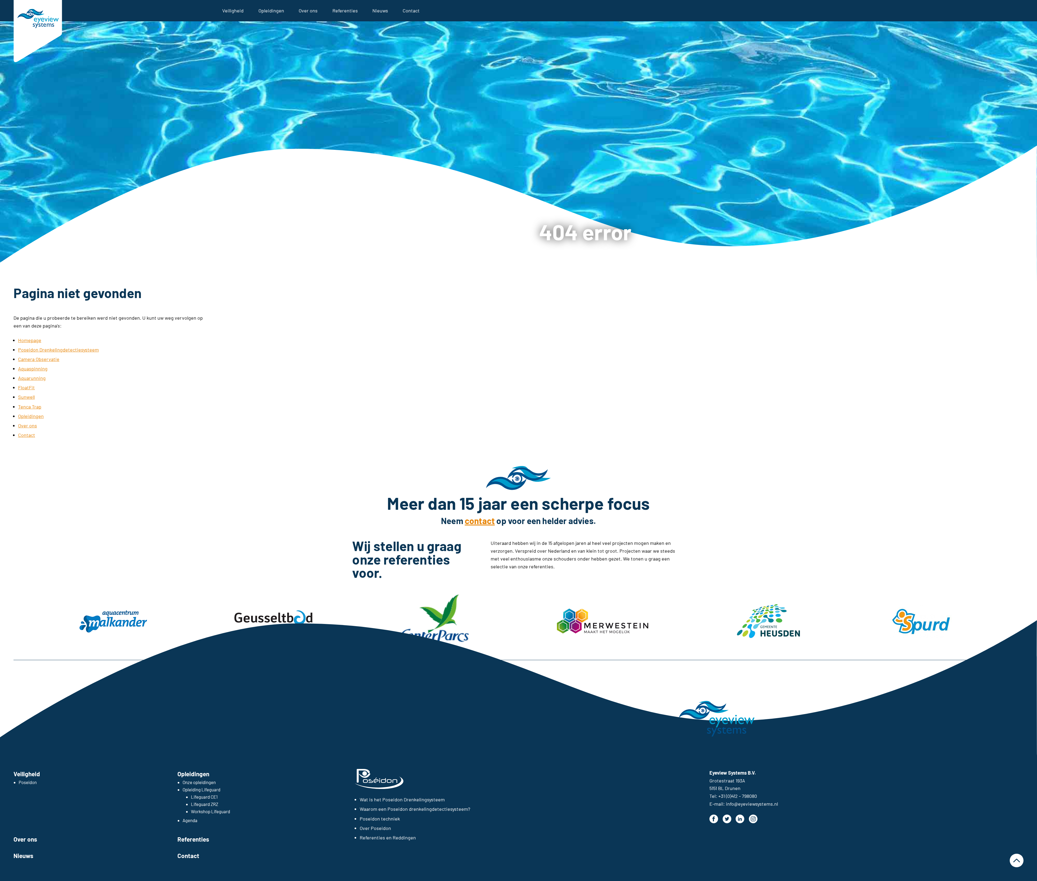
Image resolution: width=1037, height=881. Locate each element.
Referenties (345, 10)
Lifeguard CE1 (204, 796)
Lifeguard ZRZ (204, 804)
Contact (411, 10)
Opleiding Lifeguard (201, 789)
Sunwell (26, 397)
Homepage (29, 340)
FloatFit (26, 387)
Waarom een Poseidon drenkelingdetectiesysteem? (415, 809)
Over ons (308, 10)
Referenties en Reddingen (388, 838)
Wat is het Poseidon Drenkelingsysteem (402, 799)
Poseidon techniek (380, 819)
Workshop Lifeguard (210, 811)
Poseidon (28, 782)
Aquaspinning (33, 369)
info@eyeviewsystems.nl (752, 804)
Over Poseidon (375, 828)
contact (480, 520)
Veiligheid (233, 10)
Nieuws (380, 10)
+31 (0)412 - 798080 (737, 796)
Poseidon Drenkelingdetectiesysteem (58, 350)
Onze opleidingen (199, 782)
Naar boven (1016, 860)
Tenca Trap (29, 407)
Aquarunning (32, 378)
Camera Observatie (38, 359)
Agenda (190, 820)
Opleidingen (271, 10)
